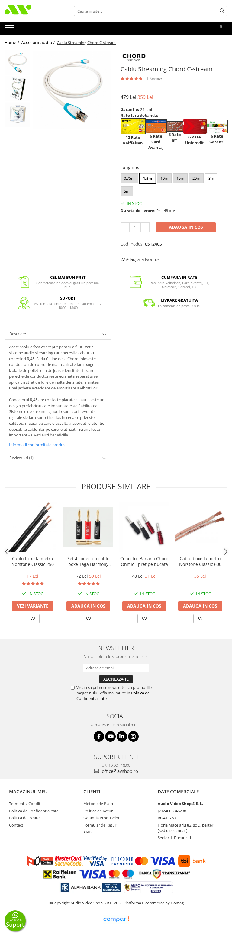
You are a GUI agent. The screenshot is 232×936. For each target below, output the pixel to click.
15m (180, 178)
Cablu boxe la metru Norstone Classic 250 (32, 561)
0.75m (129, 178)
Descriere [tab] (17, 333)
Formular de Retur (99, 825)
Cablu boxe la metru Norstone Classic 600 (200, 561)
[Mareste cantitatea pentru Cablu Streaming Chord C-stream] (145, 227)
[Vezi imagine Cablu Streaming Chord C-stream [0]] (17, 62)
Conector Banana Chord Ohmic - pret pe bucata (144, 561)
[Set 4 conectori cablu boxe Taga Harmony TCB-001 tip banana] (88, 527)
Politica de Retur (98, 811)
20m (196, 178)
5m (127, 191)
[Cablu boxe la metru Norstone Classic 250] (32, 527)
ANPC (88, 832)
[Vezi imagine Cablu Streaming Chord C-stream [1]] (17, 88)
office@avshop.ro (119, 771)
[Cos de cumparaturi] (220, 28)
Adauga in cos (186, 227)
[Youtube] (110, 736)
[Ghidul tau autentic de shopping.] (116, 919)
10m (164, 178)
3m (211, 178)
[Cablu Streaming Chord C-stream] (72, 90)
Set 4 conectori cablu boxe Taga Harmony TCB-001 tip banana (88, 561)
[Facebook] (99, 736)
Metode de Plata (98, 803)
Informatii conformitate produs (37, 444)
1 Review (154, 78)
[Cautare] (222, 11)
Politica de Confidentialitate (34, 811)
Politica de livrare (24, 817)
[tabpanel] (72, 90)
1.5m (147, 178)
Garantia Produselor (101, 817)
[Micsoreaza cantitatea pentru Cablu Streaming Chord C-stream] (125, 227)
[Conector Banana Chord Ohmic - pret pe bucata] (144, 527)
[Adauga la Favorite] (33, 618)
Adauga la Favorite (142, 259)
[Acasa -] (35, 11)
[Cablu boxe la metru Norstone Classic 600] (200, 527)
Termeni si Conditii (25, 803)
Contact (16, 825)
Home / (12, 42)
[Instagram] (133, 736)
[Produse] (10, 29)
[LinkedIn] (122, 736)
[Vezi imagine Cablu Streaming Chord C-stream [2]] (17, 114)
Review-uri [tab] (21, 457)
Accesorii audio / (38, 42)
